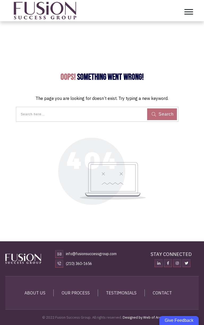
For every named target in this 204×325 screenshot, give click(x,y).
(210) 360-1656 (79, 263)
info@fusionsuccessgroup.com (91, 253)
